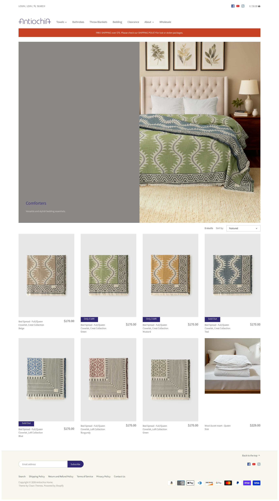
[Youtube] (237, 6)
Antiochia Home (44, 482)
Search (22, 476)
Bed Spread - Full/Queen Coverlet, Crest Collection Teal (217, 328)
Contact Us (119, 476)
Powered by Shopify (54, 485)
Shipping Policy (37, 476)
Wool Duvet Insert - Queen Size (218, 427)
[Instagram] (242, 6)
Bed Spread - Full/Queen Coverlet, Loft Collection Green (155, 429)
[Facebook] (232, 6)
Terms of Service (85, 476)
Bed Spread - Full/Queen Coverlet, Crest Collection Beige (31, 325)
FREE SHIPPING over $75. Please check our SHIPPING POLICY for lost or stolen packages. (139, 32)
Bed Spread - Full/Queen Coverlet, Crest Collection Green (93, 328)
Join (29, 6)
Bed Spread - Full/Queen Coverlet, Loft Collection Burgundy (93, 429)
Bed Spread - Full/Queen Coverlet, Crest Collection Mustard (155, 328)
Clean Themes (36, 485)
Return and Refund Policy (60, 476)
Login (22, 6)
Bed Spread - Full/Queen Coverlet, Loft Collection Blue (31, 432)
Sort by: (220, 228)
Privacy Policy (103, 476)
